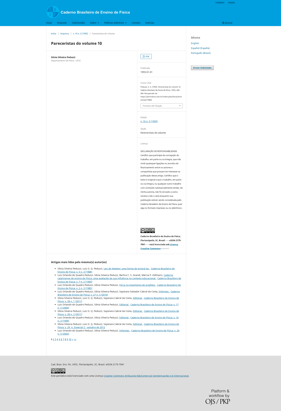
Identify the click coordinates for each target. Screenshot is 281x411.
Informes (164, 291)
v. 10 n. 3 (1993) (80, 33)
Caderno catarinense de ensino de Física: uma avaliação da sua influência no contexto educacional (115, 277)
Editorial (138, 298)
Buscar (228, 22)
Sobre (93, 22)
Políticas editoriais (114, 22)
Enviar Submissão (202, 67)
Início (53, 33)
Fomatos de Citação (152, 105)
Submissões (78, 22)
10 (70, 339)
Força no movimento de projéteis (137, 285)
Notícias (149, 22)
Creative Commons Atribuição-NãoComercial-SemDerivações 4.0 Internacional (146, 375)
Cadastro (220, 2)
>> (75, 339)
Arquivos (62, 22)
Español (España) (200, 48)
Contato (136, 22)
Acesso (231, 2)
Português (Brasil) (201, 53)
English (195, 43)
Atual (49, 22)
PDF (147, 56)
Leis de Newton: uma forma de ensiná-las (127, 268)
